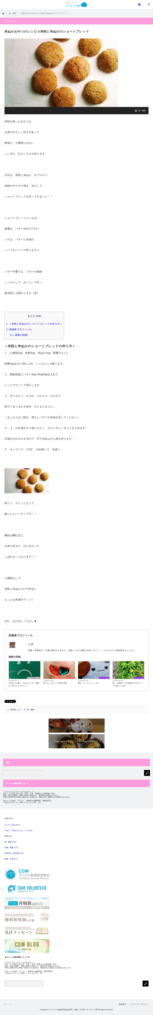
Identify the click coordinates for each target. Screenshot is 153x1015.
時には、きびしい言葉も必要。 (55, 683)
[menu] (139, 4)
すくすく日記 (104, 678)
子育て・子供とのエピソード (64, 678)
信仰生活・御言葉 (34, 678)
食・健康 (142, 111)
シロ (18, 710)
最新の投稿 (19, 335)
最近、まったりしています (88, 683)
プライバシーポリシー (140, 1004)
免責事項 (122, 1004)
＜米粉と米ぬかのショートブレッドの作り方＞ (34, 323)
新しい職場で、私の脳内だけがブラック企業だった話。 (128, 684)
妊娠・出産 (8, 859)
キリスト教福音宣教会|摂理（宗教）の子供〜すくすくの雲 (74, 1010)
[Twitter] (5, 1004)
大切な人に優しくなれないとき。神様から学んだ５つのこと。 (24, 684)
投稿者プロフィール (19, 329)
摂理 (6, 836)
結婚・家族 (8, 848)
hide (38, 316)
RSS (10, 1004)
